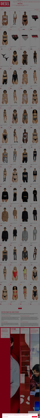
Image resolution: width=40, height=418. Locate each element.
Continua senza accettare (5, 416)
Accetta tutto (34, 416)
